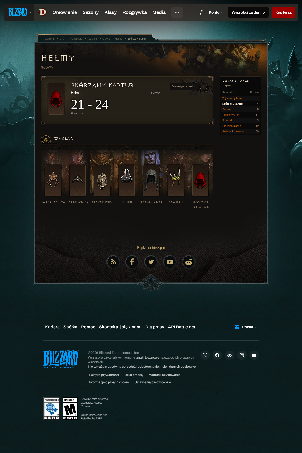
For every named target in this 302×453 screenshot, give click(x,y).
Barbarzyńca (53, 202)
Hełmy (58, 58)
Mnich (127, 202)
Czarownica (77, 202)
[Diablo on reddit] (189, 262)
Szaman (176, 202)
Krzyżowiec (102, 202)
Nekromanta (151, 202)
